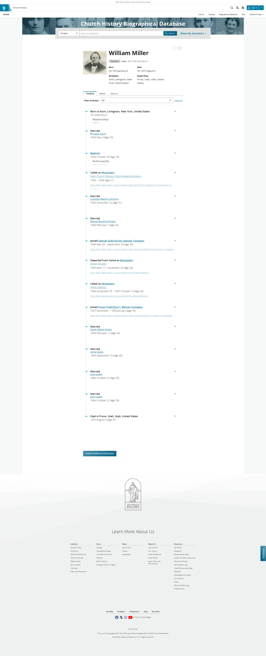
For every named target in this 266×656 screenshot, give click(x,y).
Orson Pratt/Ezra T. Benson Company (120, 307)
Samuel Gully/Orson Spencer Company (121, 241)
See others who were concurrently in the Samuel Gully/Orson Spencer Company (132, 249)
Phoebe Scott (98, 134)
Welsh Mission (98, 287)
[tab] (89, 93)
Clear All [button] (178, 100)
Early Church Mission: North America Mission (115, 176)
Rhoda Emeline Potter (103, 221)
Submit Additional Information (99, 453)
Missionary (108, 172)
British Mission (98, 264)
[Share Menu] (180, 48)
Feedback (263, 553)
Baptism (95, 153)
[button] (134, 114)
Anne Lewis (96, 352)
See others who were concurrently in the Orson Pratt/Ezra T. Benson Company (131, 315)
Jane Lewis (96, 374)
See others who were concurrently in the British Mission (119, 272)
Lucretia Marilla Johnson (104, 199)
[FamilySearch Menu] (174, 48)
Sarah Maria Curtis (101, 329)
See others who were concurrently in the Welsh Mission (119, 296)
